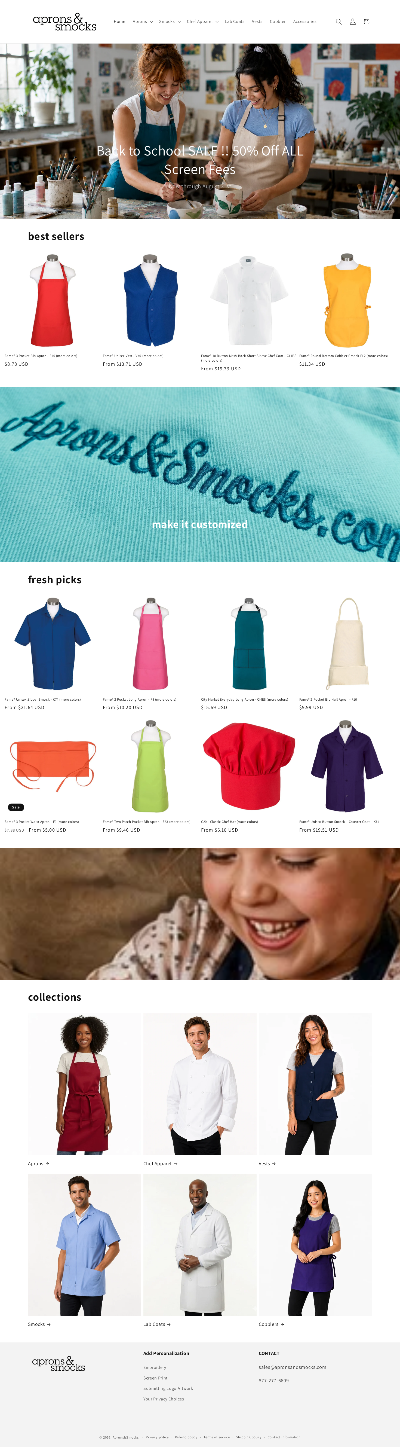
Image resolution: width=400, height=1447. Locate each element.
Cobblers (268, 1324)
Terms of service (217, 1437)
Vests (264, 1163)
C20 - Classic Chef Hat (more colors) (229, 822)
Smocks (36, 1324)
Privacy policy (157, 1437)
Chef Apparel (157, 1163)
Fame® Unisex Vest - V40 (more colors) (133, 356)
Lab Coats (154, 1324)
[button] (142, 21)
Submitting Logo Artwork (168, 1388)
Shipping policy (248, 1437)
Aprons (36, 1163)
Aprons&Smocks (126, 1437)
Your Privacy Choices (163, 1399)
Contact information (284, 1437)
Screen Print (155, 1378)
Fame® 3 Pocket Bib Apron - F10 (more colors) (41, 356)
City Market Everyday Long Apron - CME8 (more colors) (244, 699)
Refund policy (186, 1437)
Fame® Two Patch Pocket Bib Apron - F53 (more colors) (146, 822)
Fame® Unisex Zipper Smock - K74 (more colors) (43, 699)
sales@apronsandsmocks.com (292, 1367)
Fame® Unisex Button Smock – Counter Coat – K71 (339, 822)
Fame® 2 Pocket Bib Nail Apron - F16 (328, 699)
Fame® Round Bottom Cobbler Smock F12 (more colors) (343, 356)
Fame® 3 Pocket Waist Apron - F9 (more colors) (42, 822)
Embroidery (154, 1367)
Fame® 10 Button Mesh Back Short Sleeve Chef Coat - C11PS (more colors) (249, 358)
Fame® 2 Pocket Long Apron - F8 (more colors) (139, 699)
